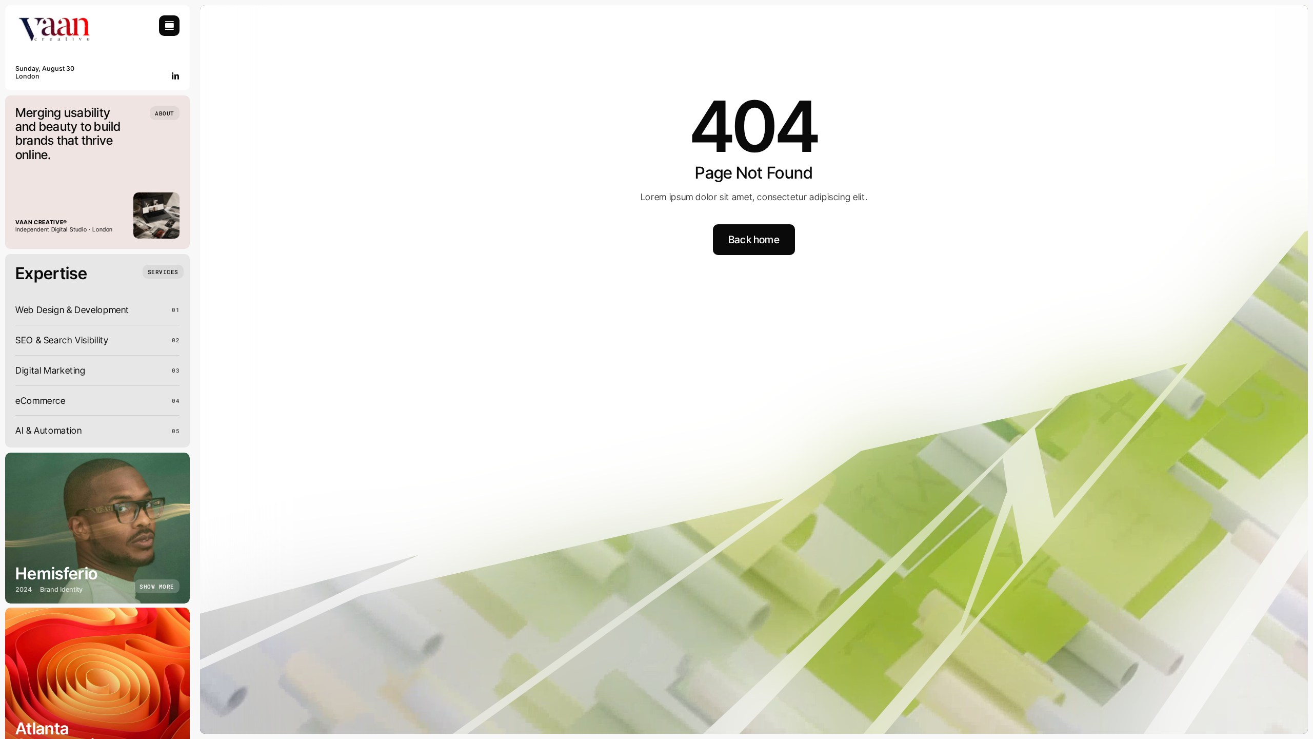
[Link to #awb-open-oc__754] (169, 25)
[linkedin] (176, 76)
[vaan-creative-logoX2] (53, 19)
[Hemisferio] (97, 528)
